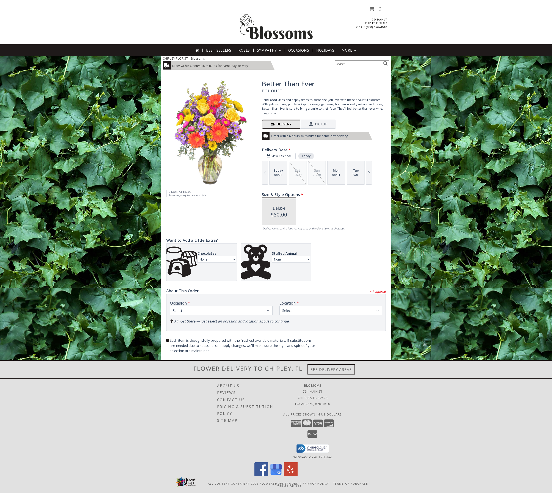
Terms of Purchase (350, 483)
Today (306, 156)
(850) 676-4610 (376, 27)
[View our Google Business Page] (276, 475)
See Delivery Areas (331, 369)
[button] (375, 9)
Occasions (298, 50)
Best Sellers (219, 50)
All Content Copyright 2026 (233, 483)
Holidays (325, 50)
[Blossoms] (276, 24)
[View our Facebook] (261, 475)
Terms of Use (289, 486)
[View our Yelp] (291, 475)
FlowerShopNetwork (279, 483)
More (347, 50)
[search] (385, 63)
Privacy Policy (316, 483)
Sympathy (267, 50)
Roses (244, 50)
